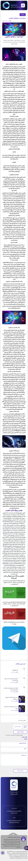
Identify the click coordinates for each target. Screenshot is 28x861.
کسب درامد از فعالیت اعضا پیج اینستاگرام (11, 698)
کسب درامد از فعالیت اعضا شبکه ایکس (11, 707)
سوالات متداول (20, 732)
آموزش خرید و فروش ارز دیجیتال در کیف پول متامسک (11, 689)
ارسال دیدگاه (20, 771)
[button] (26, 848)
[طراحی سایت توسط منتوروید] (3, 853)
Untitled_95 (15, 670)
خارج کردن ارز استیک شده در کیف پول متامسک (11, 679)
